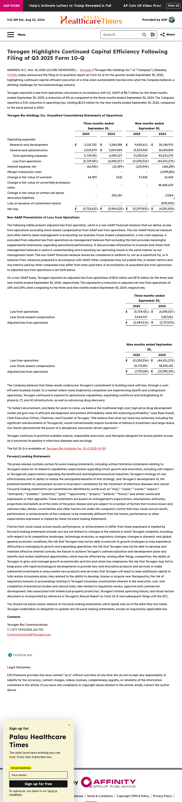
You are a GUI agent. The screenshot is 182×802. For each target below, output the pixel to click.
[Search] (144, 35)
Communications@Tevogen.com (29, 634)
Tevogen (86, 70)
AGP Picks (12, 5)
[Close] (69, 725)
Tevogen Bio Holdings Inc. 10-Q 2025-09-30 (76, 448)
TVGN (11, 75)
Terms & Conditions (100, 796)
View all (173, 5)
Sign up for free (38, 784)
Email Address (21, 768)
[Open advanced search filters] (152, 35)
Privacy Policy (162, 796)
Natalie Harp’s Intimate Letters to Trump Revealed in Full (63, 6)
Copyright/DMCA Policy (133, 796)
